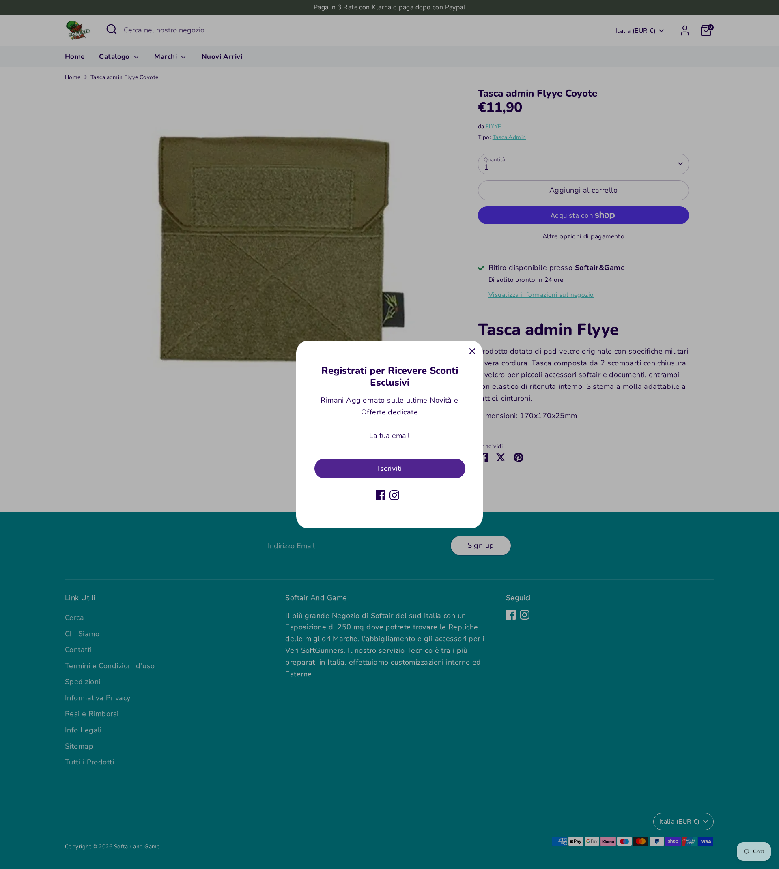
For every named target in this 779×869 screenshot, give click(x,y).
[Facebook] (380, 495)
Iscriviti (390, 468)
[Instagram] (394, 495)
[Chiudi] (472, 351)
